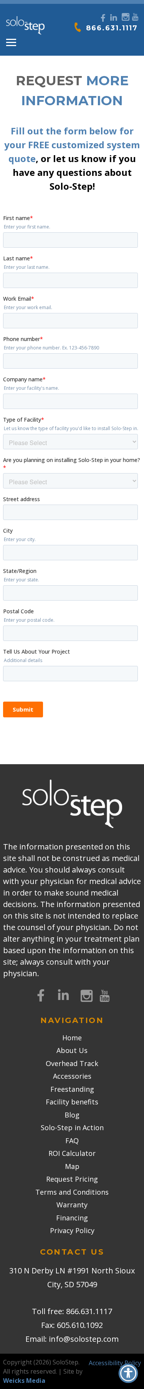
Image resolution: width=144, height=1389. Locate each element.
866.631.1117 (112, 28)
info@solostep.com (84, 1339)
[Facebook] (103, 18)
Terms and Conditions (72, 1192)
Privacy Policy (72, 1230)
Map (72, 1166)
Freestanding (72, 1089)
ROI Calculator (72, 1153)
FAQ (72, 1140)
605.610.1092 (80, 1325)
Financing (72, 1217)
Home (72, 1037)
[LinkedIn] (113, 18)
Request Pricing (72, 1179)
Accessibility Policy (115, 1363)
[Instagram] (124, 16)
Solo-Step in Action (72, 1127)
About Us (72, 1050)
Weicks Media (24, 1380)
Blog (72, 1114)
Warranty (72, 1204)
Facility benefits (72, 1101)
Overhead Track (72, 1063)
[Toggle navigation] (11, 42)
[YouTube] (135, 16)
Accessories (72, 1076)
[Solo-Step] (25, 25)
